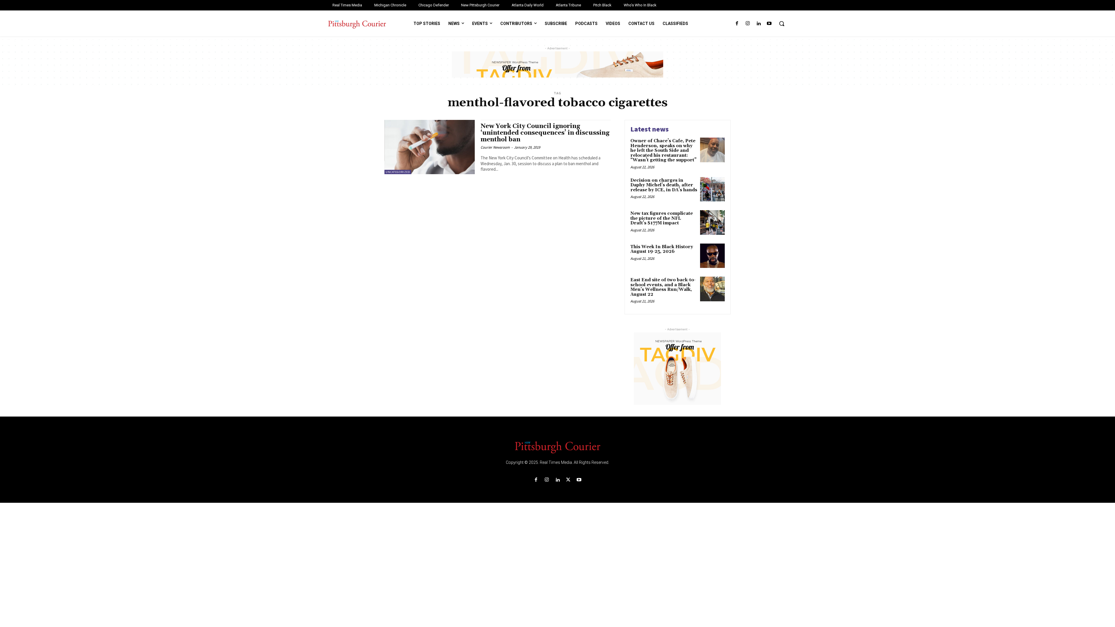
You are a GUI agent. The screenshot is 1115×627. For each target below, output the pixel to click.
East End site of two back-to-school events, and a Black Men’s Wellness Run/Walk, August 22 (663, 287)
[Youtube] (769, 24)
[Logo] (557, 447)
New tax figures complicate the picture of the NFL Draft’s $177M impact (661, 218)
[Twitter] (568, 480)
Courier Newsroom (495, 147)
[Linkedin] (758, 24)
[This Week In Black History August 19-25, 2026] (712, 256)
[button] (782, 23)
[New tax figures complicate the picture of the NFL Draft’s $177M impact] (712, 222)
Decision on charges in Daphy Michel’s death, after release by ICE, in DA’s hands (663, 185)
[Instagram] (747, 24)
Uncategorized (398, 172)
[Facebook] (737, 24)
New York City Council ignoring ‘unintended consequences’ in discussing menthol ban (545, 132)
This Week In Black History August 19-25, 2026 (661, 249)
